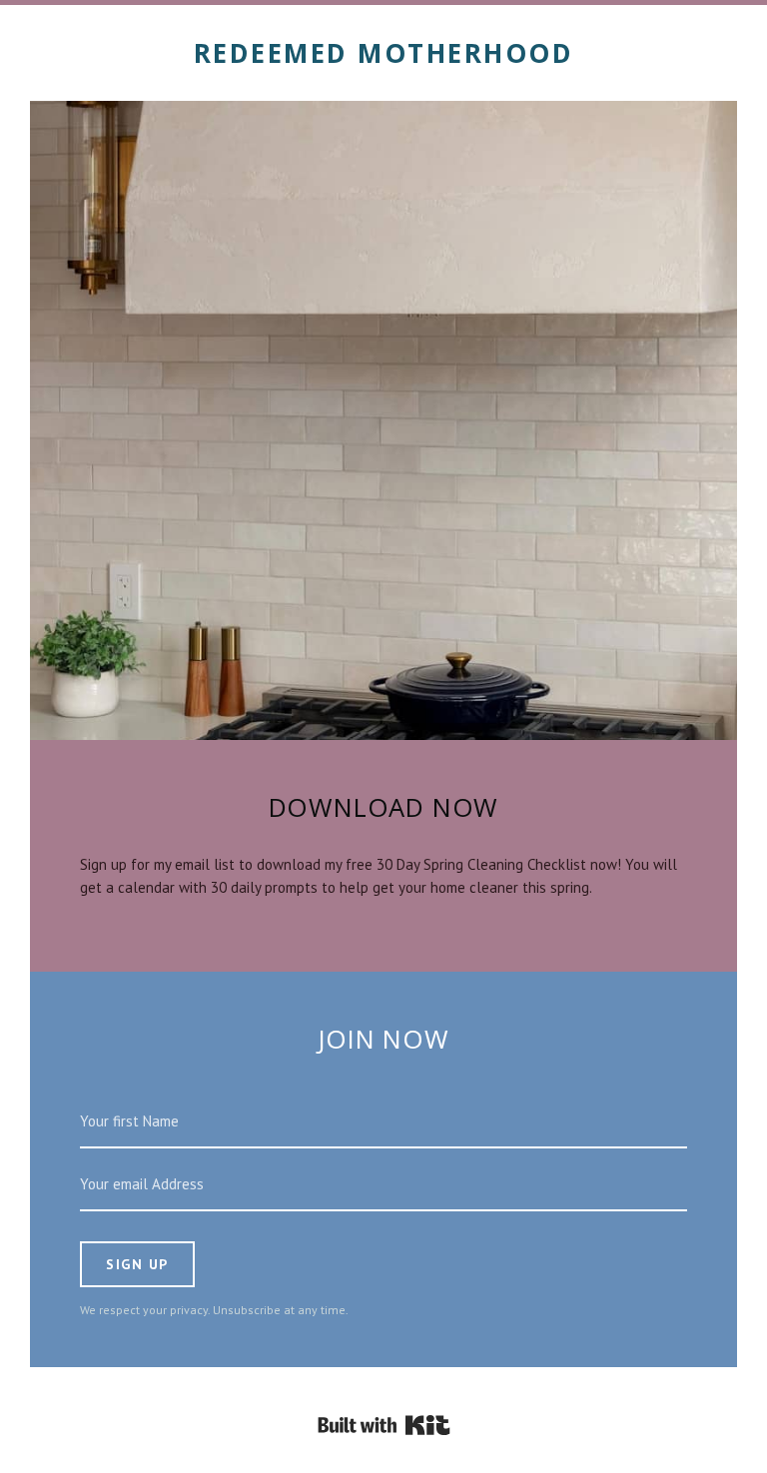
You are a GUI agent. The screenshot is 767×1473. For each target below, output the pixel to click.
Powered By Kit (384, 1425)
